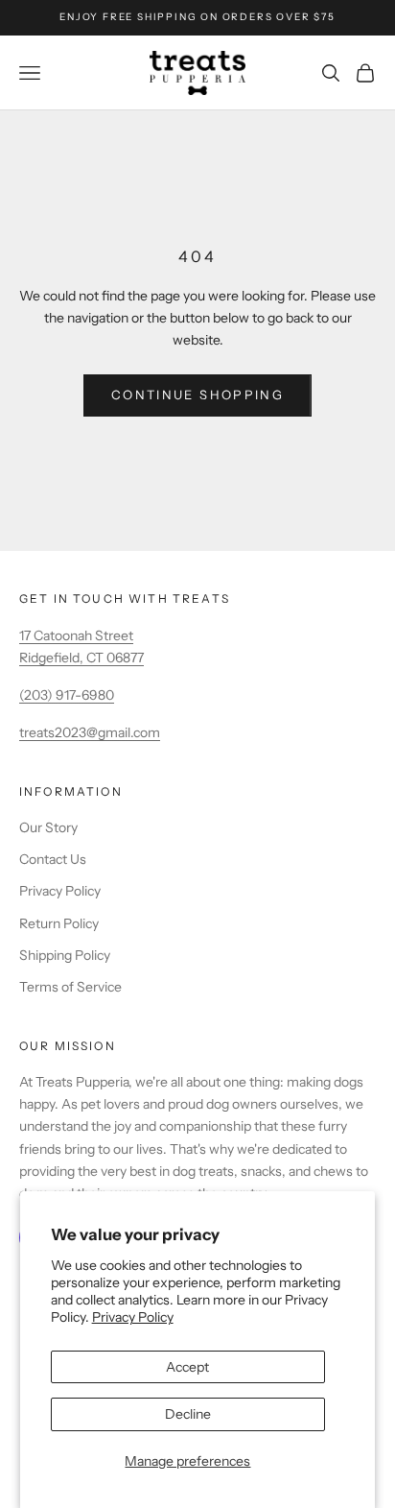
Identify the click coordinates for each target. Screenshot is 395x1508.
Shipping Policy (64, 955)
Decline (188, 1414)
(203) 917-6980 (66, 695)
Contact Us (52, 859)
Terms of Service (70, 986)
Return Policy (59, 923)
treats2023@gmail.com (89, 732)
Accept (187, 1367)
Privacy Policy (133, 1317)
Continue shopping (197, 394)
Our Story (48, 827)
